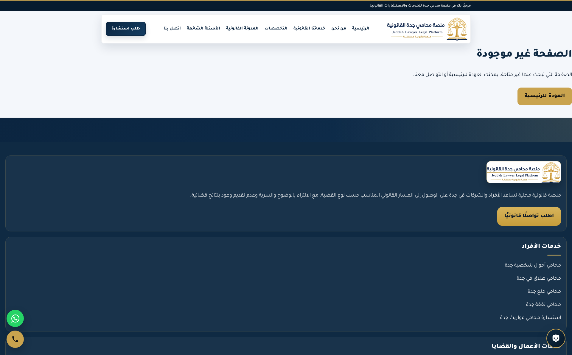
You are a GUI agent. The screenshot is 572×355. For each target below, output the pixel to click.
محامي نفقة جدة (543, 305)
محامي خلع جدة (544, 292)
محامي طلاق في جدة (539, 278)
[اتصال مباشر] (15, 339)
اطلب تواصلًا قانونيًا (529, 216)
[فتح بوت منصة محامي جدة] (555, 338)
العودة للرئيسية (545, 96)
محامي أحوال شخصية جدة (533, 265)
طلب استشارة (125, 29)
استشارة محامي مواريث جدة (530, 318)
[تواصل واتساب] (15, 318)
